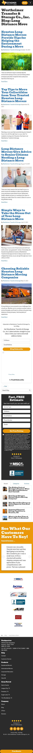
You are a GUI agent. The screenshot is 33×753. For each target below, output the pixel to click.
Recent (6, 483)
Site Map (20, 732)
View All (3, 678)
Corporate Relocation (7, 671)
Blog (2, 707)
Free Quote (16, 751)
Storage (3, 675)
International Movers (7, 668)
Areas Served (6, 682)
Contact (3, 656)
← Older (5, 386)
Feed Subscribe (17, 380)
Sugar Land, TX (5, 694)
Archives (26, 483)
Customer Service (6, 659)
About (3, 704)
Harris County (5, 685)
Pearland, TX (4, 691)
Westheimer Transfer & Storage (12, 50)
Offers (3, 710)
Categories (16, 483)
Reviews (3, 714)
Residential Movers (6, 665)
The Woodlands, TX (6, 698)
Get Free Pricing (16, 431)
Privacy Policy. (11, 374)
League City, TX (5, 688)
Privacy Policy (14, 732)
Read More (4, 81)
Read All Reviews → (8, 541)
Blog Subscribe (16, 349)
